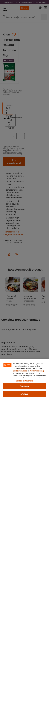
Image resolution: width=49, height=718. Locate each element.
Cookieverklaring (20, 371)
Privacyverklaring (37, 371)
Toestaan (24, 386)
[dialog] (24, 538)
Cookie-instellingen (24, 380)
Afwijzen (24, 394)
